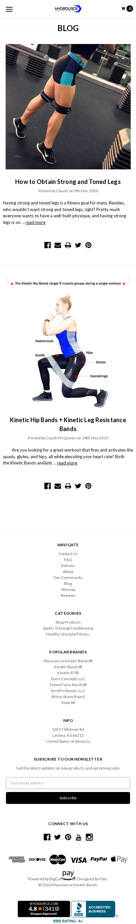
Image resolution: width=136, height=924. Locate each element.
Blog (68, 583)
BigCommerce (63, 878)
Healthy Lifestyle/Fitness (68, 634)
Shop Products (68, 622)
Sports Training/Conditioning (68, 628)
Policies (68, 565)
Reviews (68, 595)
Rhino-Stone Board (68, 696)
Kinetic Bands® (68, 666)
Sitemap (68, 589)
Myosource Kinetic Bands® (68, 660)
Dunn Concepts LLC (68, 678)
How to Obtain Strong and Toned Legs (68, 181)
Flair (103, 878)
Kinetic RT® (68, 672)
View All (68, 702)
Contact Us (68, 553)
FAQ (68, 559)
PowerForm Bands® (68, 684)
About (68, 571)
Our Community (68, 577)
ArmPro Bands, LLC (68, 690)
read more (35, 222)
